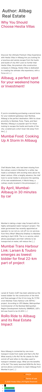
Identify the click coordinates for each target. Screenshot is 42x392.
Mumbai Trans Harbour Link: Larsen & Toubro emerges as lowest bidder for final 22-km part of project (19, 254)
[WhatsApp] (5, 388)
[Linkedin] (17, 374)
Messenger (10, 391)
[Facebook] (12, 374)
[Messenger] (5, 391)
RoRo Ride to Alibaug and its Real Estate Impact (18, 320)
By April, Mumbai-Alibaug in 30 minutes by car (19, 192)
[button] (40, 3)
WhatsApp (10, 388)
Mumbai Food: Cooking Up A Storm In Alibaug (20, 138)
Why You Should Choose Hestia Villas (18, 24)
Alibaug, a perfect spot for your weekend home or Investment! (20, 82)
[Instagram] (7, 374)
